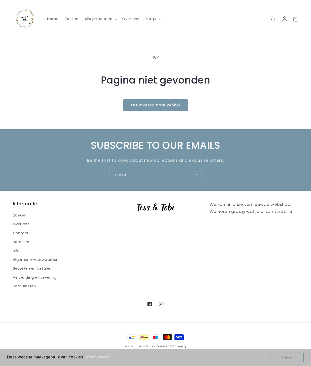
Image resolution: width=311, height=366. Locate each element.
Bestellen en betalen (32, 268)
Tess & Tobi (146, 346)
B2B (16, 250)
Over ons (21, 224)
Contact (21, 233)
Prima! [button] (287, 357)
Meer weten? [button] (98, 357)
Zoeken (20, 215)
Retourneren (24, 286)
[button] (100, 19)
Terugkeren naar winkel (155, 105)
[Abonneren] (195, 175)
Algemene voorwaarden (36, 259)
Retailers (21, 241)
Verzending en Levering (35, 277)
